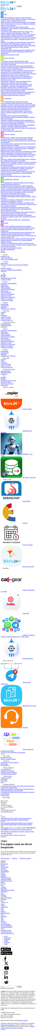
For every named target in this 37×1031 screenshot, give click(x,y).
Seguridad (7, 942)
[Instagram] (6, 974)
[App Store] (6, 950)
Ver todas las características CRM (10, 54)
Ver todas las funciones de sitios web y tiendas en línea (15, 176)
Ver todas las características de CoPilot (11, 248)
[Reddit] (6, 983)
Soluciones (4, 888)
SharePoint (4, 916)
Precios (3, 251)
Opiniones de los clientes (7, 890)
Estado (2, 882)
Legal (5, 936)
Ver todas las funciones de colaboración (11, 131)
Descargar (3, 899)
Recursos (3, 894)
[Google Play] (6, 954)
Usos (2, 893)
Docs (2, 901)
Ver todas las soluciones (7, 383)
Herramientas (4, 864)
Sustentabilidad (5, 871)
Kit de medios (4, 867)
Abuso (6, 944)
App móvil (4, 922)
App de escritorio (5, 924)
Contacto (3, 868)
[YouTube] (6, 969)
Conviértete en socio (6, 932)
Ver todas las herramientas (8, 249)
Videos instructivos (6, 877)
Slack (2, 915)
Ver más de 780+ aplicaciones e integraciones (13, 752)
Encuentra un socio (6, 930)
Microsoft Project (5, 913)
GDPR (6, 941)
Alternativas (4, 891)
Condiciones (7, 938)
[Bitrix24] (8, 3)
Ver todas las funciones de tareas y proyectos (13, 95)
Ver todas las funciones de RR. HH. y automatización (15, 219)
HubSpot (3, 911)
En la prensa (4, 870)
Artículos (3, 887)
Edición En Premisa (6, 898)
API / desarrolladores (6, 925)
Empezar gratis (5, 4)
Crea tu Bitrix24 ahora (7, 811)
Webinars (3, 876)
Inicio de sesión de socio (7, 933)
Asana (2, 904)
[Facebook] (5, 960)
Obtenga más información (8, 1025)
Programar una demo (6, 881)
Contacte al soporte (6, 879)
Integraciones (4, 385)
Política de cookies (23, 1020)
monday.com (4, 907)
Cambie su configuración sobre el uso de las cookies (18, 1027)
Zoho (2, 908)
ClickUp (3, 905)
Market (3, 921)
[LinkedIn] (6, 979)
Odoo (2, 918)
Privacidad (7, 939)
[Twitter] (6, 965)
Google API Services (6, 927)
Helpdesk (3, 874)
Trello (2, 910)
